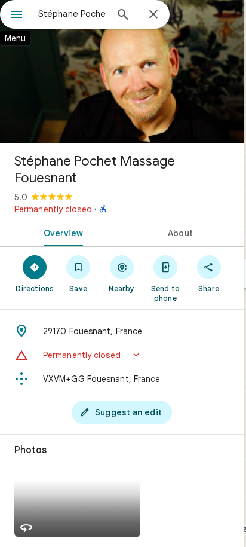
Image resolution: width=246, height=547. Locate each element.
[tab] (60, 232)
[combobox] (72, 14)
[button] (122, 355)
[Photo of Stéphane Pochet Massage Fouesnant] (122, 71)
